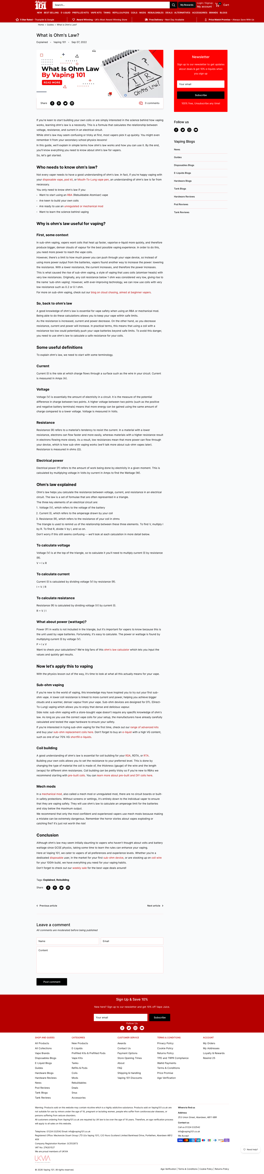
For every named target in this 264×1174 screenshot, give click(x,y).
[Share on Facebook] (52, 103)
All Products (42, 1043)
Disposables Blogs (184, 165)
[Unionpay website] (198, 1141)
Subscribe (201, 95)
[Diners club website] (215, 1141)
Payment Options (127, 1053)
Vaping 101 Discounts (129, 1077)
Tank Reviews (181, 212)
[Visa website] (180, 1141)
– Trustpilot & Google (37, 19)
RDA (128, 755)
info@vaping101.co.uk (189, 1131)
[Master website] (186, 1141)
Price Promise (165, 1072)
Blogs (223, 12)
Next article (153, 905)
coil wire (157, 857)
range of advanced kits (144, 727)
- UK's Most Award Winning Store (102, 19)
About (121, 1063)
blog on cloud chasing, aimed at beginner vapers (121, 292)
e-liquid (127, 732)
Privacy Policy (165, 1043)
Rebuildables (155, 12)
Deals (168, 12)
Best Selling (51, 12)
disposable (56, 857)
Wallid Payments (166, 1063)
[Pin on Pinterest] (59, 103)
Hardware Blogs (183, 180)
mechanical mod (52, 794)
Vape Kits (96, 12)
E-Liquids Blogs (182, 172)
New (39, 12)
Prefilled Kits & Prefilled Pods (88, 1053)
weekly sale (79, 867)
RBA (69, 194)
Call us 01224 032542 (189, 1127)
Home (41, 24)
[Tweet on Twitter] (65, 103)
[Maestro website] (203, 1141)
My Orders (209, 1043)
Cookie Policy (165, 1048)
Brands (213, 12)
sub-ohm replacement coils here (73, 732)
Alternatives (182, 12)
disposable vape (53, 179)
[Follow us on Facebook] (176, 130)
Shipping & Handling (129, 1072)
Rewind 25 (209, 1058)
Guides (50, 24)
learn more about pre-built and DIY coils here (124, 775)
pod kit (68, 179)
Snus (74, 1092)
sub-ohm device (113, 857)
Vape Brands (42, 1053)
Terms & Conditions (168, 1067)
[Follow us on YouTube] (196, 130)
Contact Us (124, 1048)
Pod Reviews (181, 204)
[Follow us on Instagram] (189, 130)
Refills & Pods (120, 12)
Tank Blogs (180, 188)
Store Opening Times (129, 1058)
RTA (146, 755)
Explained (42, 42)
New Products (80, 1043)
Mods (142, 12)
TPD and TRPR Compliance (173, 1058)
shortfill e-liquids (81, 737)
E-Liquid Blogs (43, 1063)
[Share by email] (72, 103)
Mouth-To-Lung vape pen (93, 179)
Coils (134, 12)
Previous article (48, 905)
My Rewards (187, 5)
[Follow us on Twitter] (183, 130)
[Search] (173, 5)
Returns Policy (165, 1053)
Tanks (106, 12)
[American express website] (192, 1141)
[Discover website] (221, 1141)
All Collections (43, 1048)
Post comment (51, 981)
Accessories (199, 12)
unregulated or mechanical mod (83, 206)
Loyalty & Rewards (214, 1053)
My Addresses (211, 1048)
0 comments (152, 103)
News (177, 149)
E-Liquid (65, 12)
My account (204, 6)
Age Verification (166, 1077)
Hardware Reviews (184, 196)
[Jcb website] (209, 1141)
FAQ (119, 1067)
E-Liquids (77, 1048)
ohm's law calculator (116, 649)
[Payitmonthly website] (227, 1141)
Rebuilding (62, 879)
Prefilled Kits (80, 12)
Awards (121, 1043)
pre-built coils (76, 775)
